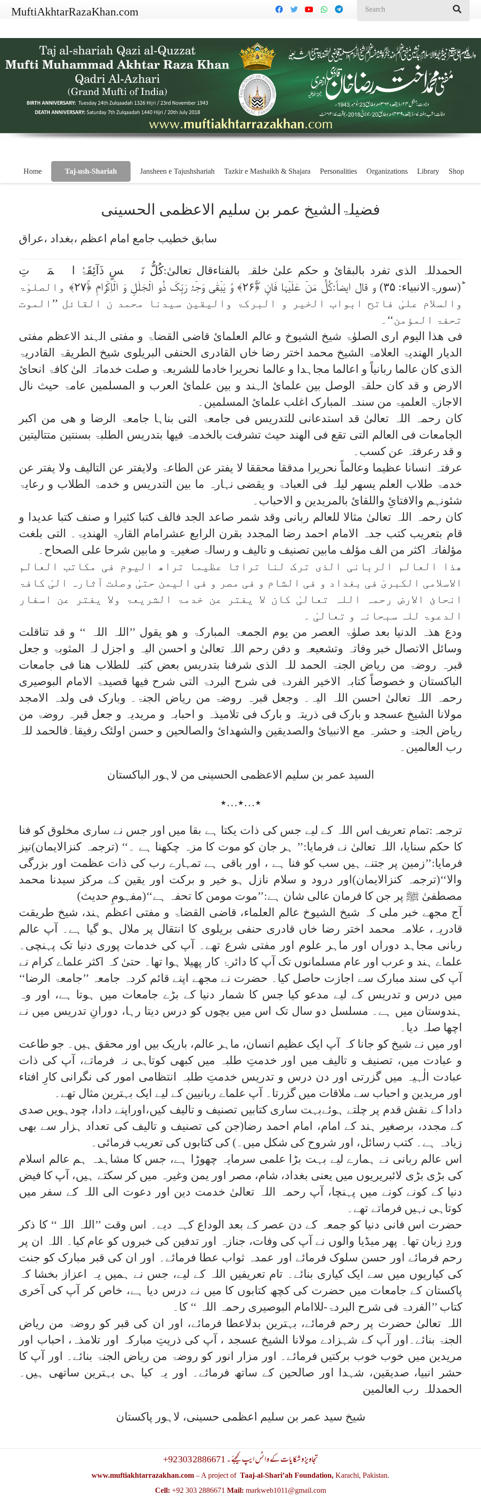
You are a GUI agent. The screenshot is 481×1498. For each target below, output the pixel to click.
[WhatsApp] (324, 9)
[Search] (457, 9)
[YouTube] (309, 9)
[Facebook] (279, 9)
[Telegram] (339, 9)
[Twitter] (294, 9)
